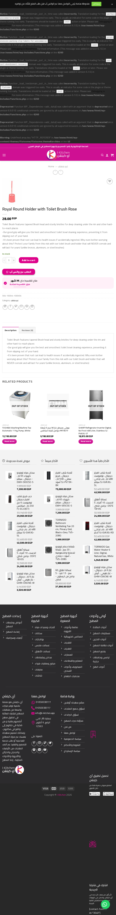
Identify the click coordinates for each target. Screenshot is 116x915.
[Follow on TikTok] (44, 743)
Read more (9, 441)
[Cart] (112, 155)
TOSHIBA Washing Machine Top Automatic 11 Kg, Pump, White (16, 429)
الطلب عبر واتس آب (20, 272)
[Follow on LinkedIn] (39, 750)
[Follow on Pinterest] (34, 750)
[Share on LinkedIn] (32, 307)
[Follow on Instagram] (39, 743)
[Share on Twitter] (15, 307)
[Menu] (4, 155)
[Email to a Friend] (21, 307)
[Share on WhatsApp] (5, 307)
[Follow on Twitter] (50, 743)
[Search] (102, 155)
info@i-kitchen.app (45, 713)
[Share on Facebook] (10, 307)
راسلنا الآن (96, 4)
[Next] (113, 418)
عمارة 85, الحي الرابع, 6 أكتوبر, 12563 (43, 722)
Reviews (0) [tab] (27, 330)
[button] (19, 272)
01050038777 (43, 702)
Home (51, 166)
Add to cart (28, 260)
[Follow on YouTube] (44, 750)
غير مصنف (63, 166)
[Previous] (2, 418)
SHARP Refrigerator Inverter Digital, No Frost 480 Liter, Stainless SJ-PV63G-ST (95, 430)
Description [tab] (10, 330)
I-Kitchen (61, 794)
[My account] (107, 155)
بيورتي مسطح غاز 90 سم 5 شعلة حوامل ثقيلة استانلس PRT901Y (54, 429)
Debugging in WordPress (24, 48)
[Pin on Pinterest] (26, 307)
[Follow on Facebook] (34, 743)
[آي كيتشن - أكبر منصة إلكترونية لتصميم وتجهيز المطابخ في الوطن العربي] (58, 155)
